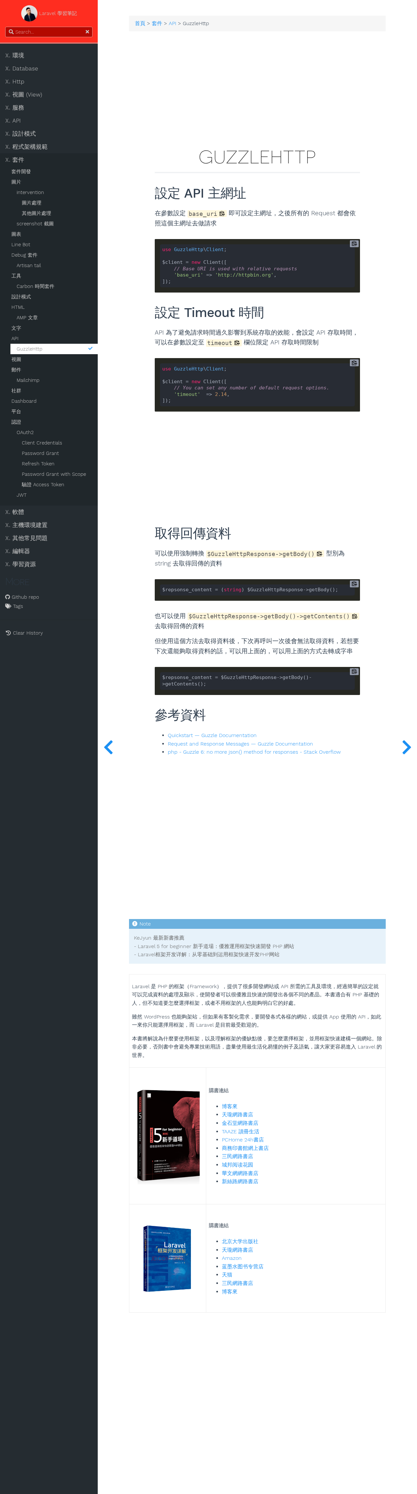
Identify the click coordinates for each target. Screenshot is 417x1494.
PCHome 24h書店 (243, 1140)
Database (21, 68)
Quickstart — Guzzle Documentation (212, 735)
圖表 (16, 234)
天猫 (227, 1275)
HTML (18, 307)
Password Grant (40, 453)
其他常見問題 (26, 538)
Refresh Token (38, 464)
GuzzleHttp (29, 349)
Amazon (232, 1258)
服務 (14, 107)
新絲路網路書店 (240, 1181)
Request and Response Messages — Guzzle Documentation (240, 744)
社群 (16, 391)
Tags (17, 606)
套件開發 (21, 171)
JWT (22, 495)
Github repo (24, 597)
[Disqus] (257, 1394)
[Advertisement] (257, 92)
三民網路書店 (237, 1156)
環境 (14, 55)
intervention (30, 192)
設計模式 (20, 133)
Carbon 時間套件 (35, 286)
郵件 (16, 370)
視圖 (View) (23, 94)
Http (14, 81)
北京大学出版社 (240, 1241)
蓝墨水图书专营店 (243, 1266)
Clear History (27, 633)
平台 (16, 412)
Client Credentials (42, 443)
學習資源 (20, 564)
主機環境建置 (26, 525)
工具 (16, 276)
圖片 (16, 182)
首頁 (140, 23)
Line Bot (20, 245)
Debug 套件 (24, 255)
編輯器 (17, 551)
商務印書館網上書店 (245, 1148)
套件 (14, 160)
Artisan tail (29, 265)
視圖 (16, 359)
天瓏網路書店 (237, 1114)
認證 (16, 422)
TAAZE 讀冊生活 (240, 1131)
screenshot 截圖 (35, 224)
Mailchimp (28, 380)
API (13, 120)
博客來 (229, 1106)
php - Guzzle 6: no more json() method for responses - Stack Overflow (254, 752)
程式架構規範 (26, 146)
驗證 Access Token (43, 485)
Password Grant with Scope (54, 474)
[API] (108, 747)
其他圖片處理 (36, 213)
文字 (16, 328)
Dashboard (23, 401)
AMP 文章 (27, 318)
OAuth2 (25, 432)
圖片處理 (31, 203)
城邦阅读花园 (237, 1165)
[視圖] (406, 747)
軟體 (14, 512)
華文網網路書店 (240, 1173)
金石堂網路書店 (240, 1123)
